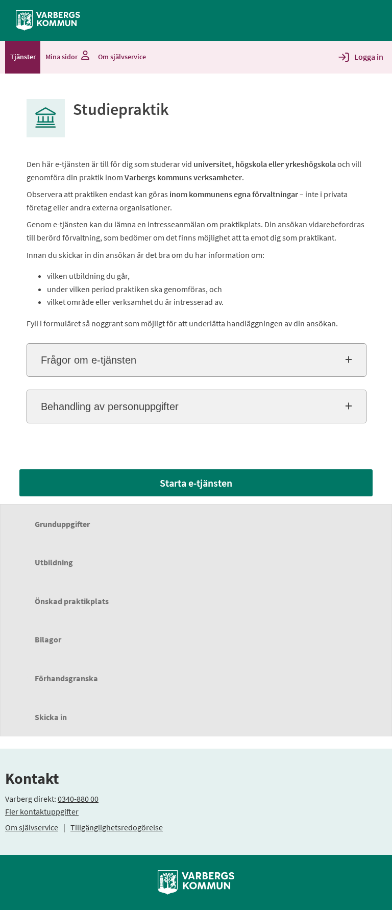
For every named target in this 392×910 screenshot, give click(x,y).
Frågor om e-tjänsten (88, 360)
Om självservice (31, 827)
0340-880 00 (78, 799)
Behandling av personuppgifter (110, 406)
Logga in (368, 57)
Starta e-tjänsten (196, 482)
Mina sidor (61, 56)
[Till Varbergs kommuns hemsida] (196, 881)
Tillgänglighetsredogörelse (116, 827)
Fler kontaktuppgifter (42, 811)
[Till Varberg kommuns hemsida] (48, 19)
